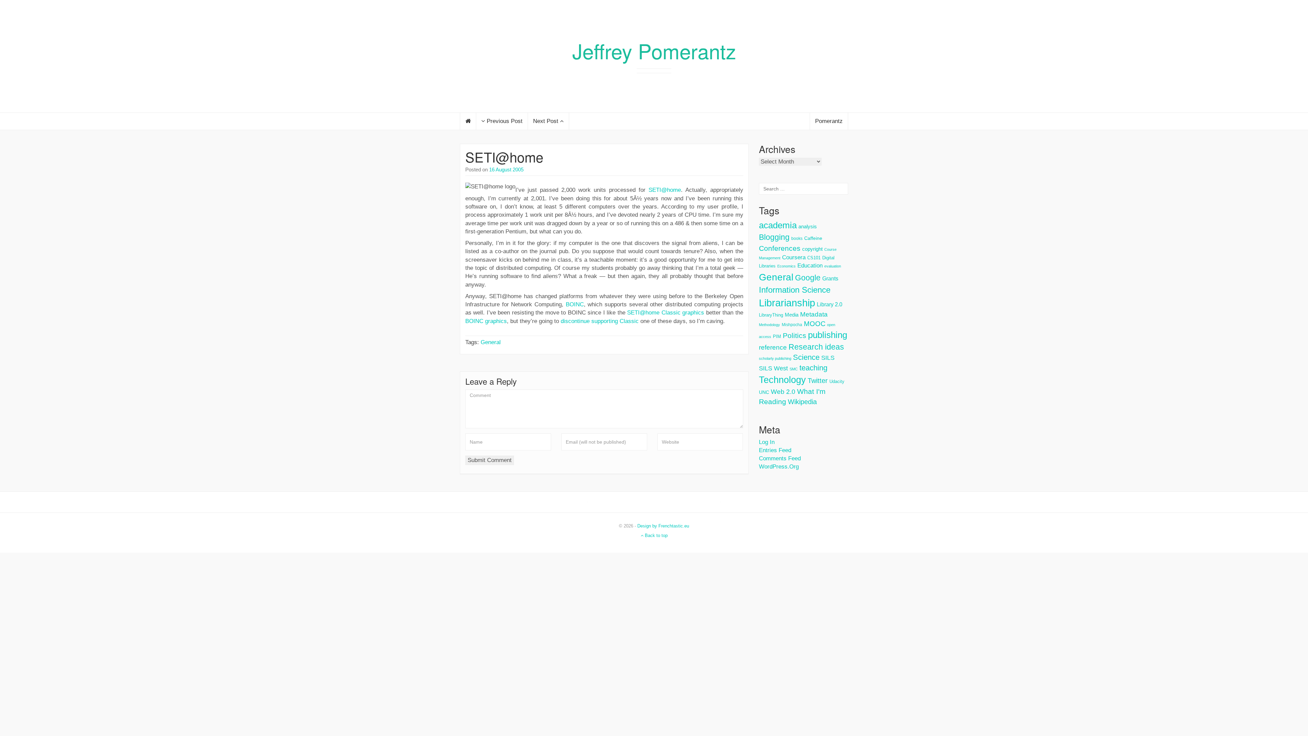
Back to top (655, 535)
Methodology (769, 325)
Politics (794, 336)
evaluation (832, 266)
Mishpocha (792, 324)
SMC (794, 369)
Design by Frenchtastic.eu (663, 525)
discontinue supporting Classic (600, 321)
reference (773, 347)
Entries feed (775, 450)
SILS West (773, 368)
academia (778, 225)
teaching (813, 368)
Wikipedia (802, 401)
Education (810, 265)
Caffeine (813, 238)
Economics (786, 266)
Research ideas (816, 346)
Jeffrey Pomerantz (654, 50)
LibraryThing (771, 315)
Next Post (546, 121)
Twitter (818, 380)
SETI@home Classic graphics (665, 312)
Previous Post (504, 121)
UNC (764, 392)
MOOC (814, 323)
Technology (782, 380)
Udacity (836, 381)
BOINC (575, 304)
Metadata (814, 314)
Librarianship (787, 302)
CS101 (814, 257)
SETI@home (504, 156)
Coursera (794, 257)
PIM (777, 336)
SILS (828, 357)
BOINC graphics (486, 321)
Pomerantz (829, 121)
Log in (767, 442)
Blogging (774, 237)
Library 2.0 (829, 304)
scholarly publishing (775, 358)
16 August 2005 (506, 169)
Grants (830, 278)
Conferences (779, 248)
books (797, 238)
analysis (807, 226)
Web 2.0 (783, 391)
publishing (827, 335)
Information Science (794, 289)
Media (791, 315)
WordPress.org (779, 466)
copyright (812, 249)
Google (808, 277)
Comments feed (780, 458)
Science (806, 357)
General (491, 342)
